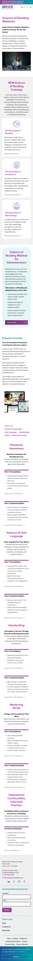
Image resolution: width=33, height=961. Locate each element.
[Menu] (30, 7)
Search (27, 7)
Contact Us (6, 927)
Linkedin (9, 881)
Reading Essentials (10, 154)
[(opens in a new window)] (16, 482)
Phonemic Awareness (13, 429)
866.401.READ (9, 873)
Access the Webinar (11, 850)
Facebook (24, 881)
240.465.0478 (9, 875)
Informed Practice (19, 435)
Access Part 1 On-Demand (13, 494)
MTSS (7, 435)
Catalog (15, 938)
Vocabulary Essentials (11, 195)
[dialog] (16, 953)
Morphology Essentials (12, 236)
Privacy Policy (10, 944)
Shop (4, 923)
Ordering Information (13, 941)
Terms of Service (22, 944)
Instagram (19, 881)
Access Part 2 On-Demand (13, 525)
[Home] (8, 7)
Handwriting (24, 432)
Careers (24, 941)
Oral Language (11, 432)
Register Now (11, 322)
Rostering (6, 930)
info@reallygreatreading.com (12, 878)
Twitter (14, 881)
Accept (15, 957)
